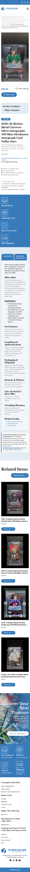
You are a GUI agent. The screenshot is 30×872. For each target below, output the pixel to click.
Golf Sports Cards (6, 804)
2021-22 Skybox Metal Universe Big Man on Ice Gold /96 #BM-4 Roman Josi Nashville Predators (14, 573)
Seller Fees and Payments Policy (10, 792)
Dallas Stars (12, 426)
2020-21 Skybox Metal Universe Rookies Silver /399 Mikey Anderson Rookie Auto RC (14, 521)
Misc (2, 843)
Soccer (3, 807)
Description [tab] (7, 256)
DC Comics (4, 837)
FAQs (14, 857)
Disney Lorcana (5, 840)
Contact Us (20, 857)
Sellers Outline (5, 789)
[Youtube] (20, 860)
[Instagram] (13, 860)
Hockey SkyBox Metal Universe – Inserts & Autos (14, 159)
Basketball (4, 802)
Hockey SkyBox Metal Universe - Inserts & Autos (13, 23)
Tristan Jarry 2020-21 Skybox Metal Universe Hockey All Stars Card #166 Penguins (14, 677)
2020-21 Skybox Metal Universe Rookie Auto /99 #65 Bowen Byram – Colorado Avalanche (14, 625)
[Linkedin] (17, 860)
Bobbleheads (5, 825)
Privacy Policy (7, 855)
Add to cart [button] (7, 529)
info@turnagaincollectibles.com (13, 448)
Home (3, 16)
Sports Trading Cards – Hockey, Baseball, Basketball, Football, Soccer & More (12, 18)
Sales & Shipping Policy (7, 786)
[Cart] (28, 3)
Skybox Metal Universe (15, 422)
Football (3, 799)
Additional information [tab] (20, 257)
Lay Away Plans (16, 855)
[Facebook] (10, 860)
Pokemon (4, 834)
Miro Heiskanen (13, 424)
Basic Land (4, 814)
